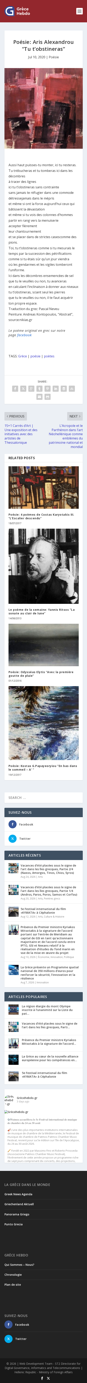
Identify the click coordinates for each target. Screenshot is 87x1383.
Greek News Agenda (18, 1194)
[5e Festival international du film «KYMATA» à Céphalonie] (13, 912)
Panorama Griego (16, 1214)
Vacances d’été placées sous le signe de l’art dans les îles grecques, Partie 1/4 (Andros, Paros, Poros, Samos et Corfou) (49, 890)
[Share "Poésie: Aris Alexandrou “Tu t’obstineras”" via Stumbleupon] (72, 389)
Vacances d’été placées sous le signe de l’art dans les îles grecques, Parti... (49, 1025)
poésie (35, 356)
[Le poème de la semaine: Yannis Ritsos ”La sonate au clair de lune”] (43, 566)
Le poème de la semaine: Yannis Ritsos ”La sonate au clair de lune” (41, 611)
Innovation (57, 957)
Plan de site (12, 1284)
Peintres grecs (52, 898)
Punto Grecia (13, 1224)
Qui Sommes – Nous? (19, 1265)
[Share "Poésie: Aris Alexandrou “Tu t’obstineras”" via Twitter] (23, 389)
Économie (43, 957)
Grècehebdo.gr (27, 1098)
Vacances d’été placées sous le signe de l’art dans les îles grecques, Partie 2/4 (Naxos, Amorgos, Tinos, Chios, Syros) (48, 869)
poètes (49, 356)
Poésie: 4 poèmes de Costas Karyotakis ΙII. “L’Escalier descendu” (41, 516)
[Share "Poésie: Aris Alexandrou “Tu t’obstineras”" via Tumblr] (39, 389)
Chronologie (13, 1275)
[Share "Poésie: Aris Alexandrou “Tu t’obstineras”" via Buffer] (64, 389)
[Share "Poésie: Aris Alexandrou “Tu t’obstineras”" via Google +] (31, 389)
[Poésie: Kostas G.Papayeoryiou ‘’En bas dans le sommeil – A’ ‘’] (43, 723)
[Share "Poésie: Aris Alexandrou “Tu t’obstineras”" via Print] (48, 397)
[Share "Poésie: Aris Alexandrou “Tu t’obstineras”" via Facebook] (15, 389)
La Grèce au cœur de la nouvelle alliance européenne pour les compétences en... (50, 1058)
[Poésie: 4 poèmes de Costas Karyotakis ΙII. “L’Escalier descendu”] (43, 487)
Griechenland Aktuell (19, 1204)
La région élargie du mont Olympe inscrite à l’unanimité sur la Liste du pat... (47, 1009)
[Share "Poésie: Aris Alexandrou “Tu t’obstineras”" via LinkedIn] (56, 389)
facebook (24, 335)
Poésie (54, 57)
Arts (40, 877)
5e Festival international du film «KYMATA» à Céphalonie (43, 910)
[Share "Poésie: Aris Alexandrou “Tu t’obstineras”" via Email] (39, 397)
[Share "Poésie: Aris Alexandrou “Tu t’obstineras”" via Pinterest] (48, 389)
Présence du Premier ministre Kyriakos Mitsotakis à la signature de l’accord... (49, 1042)
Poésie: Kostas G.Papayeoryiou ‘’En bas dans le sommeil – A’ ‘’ (42, 767)
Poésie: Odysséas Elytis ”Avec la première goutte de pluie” (41, 674)
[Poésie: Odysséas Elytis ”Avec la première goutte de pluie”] (43, 645)
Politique (69, 957)
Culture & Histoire (54, 916)
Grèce (22, 356)
